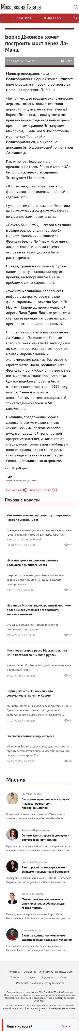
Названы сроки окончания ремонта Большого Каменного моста (32, 562)
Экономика (46, 971)
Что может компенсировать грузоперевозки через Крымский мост (39, 517)
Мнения (16, 779)
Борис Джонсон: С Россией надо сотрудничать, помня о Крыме (30, 693)
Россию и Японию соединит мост (30, 736)
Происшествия (64, 971)
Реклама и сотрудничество (48, 983)
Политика (22, 18)
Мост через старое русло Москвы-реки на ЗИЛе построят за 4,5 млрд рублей (37, 652)
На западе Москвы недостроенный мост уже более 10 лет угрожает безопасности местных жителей (39, 609)
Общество (52, 18)
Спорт (64, 977)
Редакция (22, 983)
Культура (47, 977)
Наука (31, 977)
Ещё (64, 1026)
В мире (15, 977)
